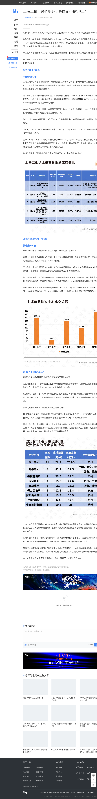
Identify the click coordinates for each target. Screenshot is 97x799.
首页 (16, 20)
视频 (16, 37)
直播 (16, 32)
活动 (16, 45)
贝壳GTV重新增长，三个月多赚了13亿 (63, 699)
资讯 (16, 28)
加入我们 (39, 780)
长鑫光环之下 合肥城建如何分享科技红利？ (35, 750)
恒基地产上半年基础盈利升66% (63, 749)
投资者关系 (27, 780)
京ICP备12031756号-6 (78, 796)
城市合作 (26, 767)
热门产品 (59, 772)
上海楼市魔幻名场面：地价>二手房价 (63, 724)
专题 (16, 41)
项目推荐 (26, 772)
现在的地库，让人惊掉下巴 (33, 698)
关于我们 (39, 772)
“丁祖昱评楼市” (46, 558)
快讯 (16, 24)
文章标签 (59, 776)
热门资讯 (59, 767)
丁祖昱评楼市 (28, 17)
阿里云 (44, 792)
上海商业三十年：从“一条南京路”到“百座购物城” (34, 724)
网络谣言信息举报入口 (31, 786)
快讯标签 (59, 780)
